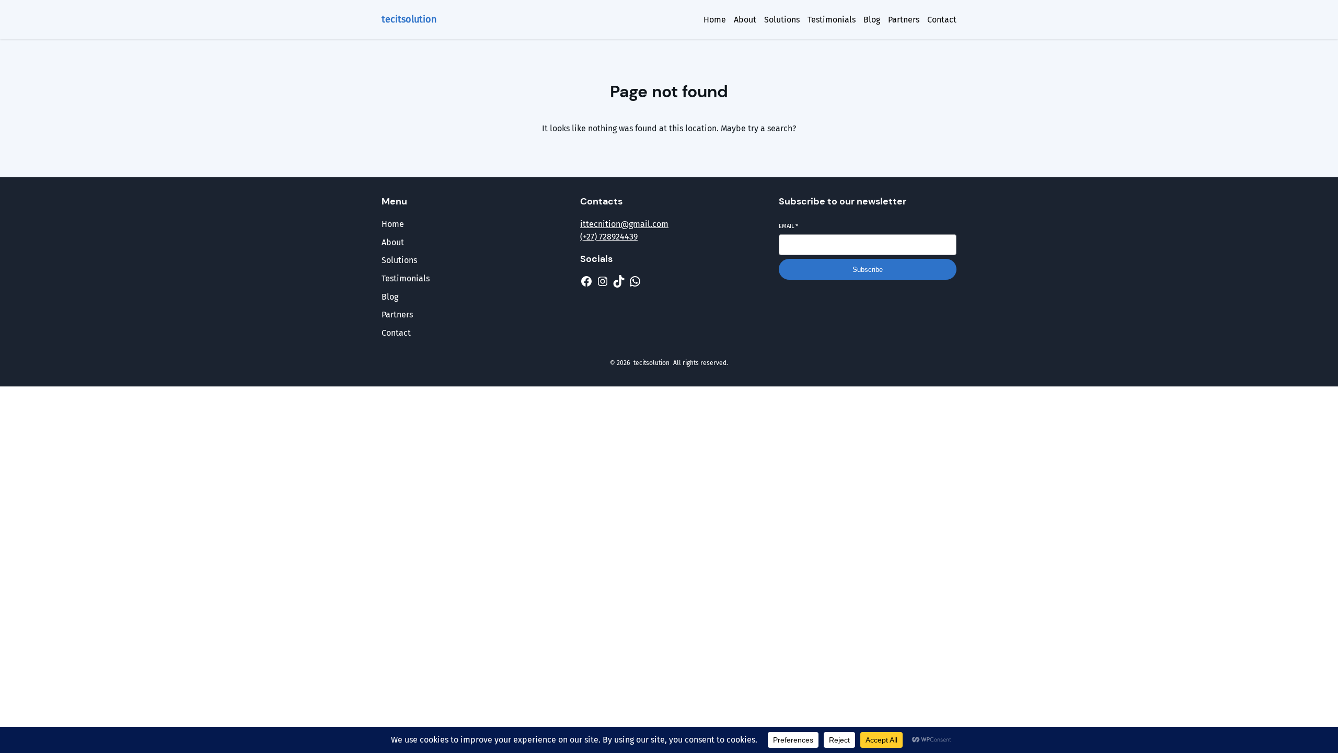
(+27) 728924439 (609, 237)
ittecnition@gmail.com (624, 224)
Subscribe (867, 269)
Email (788, 226)
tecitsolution (409, 19)
